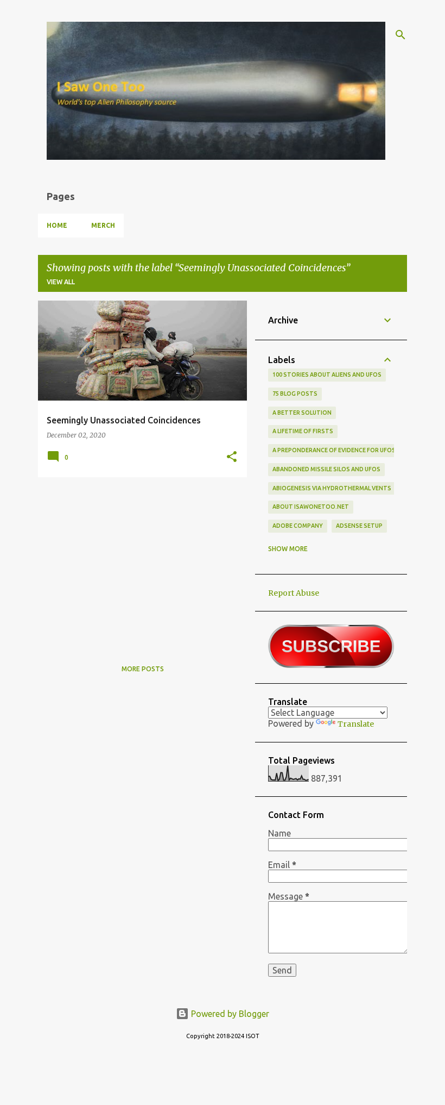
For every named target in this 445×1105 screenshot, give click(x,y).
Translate (356, 724)
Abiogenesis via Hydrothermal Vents (331, 488)
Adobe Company (297, 525)
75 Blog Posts (294, 393)
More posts (143, 668)
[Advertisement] (138, 561)
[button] (231, 457)
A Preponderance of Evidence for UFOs (334, 450)
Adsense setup (359, 525)
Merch (103, 225)
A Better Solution (302, 412)
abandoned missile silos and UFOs (326, 469)
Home (57, 225)
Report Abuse (293, 593)
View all (61, 281)
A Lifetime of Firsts (302, 431)
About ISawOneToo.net (310, 506)
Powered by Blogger (229, 1014)
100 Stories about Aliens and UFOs (327, 374)
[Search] (400, 35)
